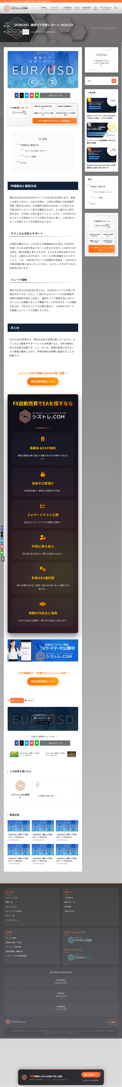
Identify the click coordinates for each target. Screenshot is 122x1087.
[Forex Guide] (16, 8)
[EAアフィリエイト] (80, 960)
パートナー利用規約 (13, 947)
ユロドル (25, 32)
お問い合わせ (69, 911)
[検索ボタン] (115, 8)
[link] (37, 784)
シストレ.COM (11, 898)
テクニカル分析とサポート (36, 150)
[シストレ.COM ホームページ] (16, 1023)
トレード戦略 (30, 156)
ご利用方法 (68, 898)
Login (113, 1022)
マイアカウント (12, 920)
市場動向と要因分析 (29, 145)
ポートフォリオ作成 (13, 911)
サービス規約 (11, 938)
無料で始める (89, 1074)
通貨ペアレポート (12, 32)
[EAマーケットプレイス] (80, 943)
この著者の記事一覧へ (45, 795)
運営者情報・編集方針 (14, 951)
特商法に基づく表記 (13, 942)
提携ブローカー (70, 902)
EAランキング (11, 907)
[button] (17, 95)
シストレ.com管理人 (20, 795)
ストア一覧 (10, 916)
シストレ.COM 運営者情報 (16, 956)
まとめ (23, 162)
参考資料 (67, 907)
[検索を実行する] (114, 81)
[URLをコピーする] (3, 559)
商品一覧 (9, 902)
